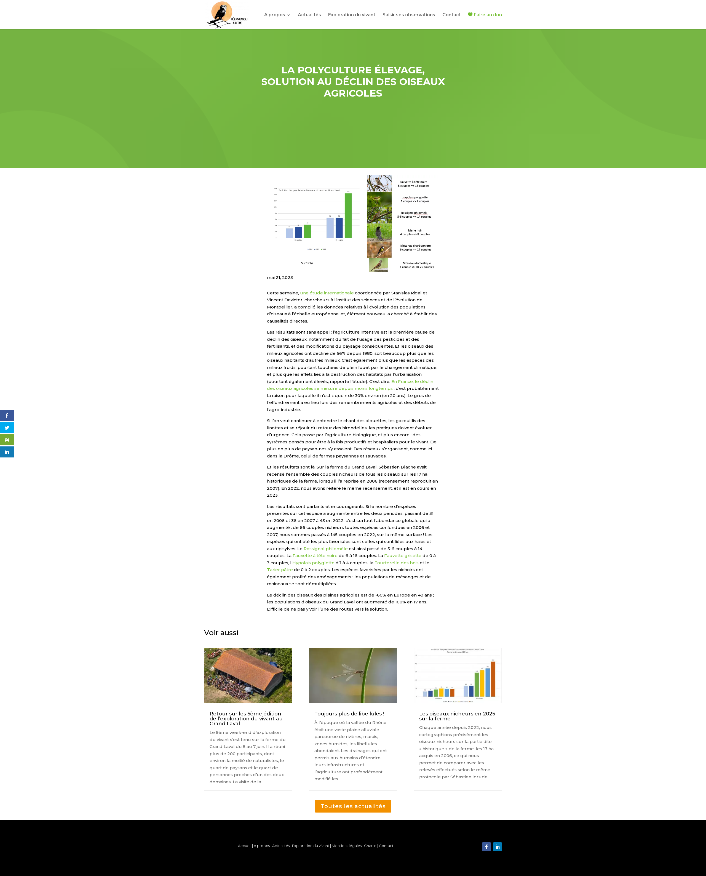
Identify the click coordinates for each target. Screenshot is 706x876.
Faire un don (488, 14)
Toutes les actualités (353, 806)
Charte (370, 845)
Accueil (244, 845)
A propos (274, 15)
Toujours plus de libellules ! (349, 714)
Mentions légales (347, 845)
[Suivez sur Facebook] (486, 846)
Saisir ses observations (409, 15)
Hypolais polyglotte (313, 562)
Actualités (309, 15)
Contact (451, 15)
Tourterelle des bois (397, 562)
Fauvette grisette (402, 555)
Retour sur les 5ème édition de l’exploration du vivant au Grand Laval (246, 719)
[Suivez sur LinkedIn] (497, 846)
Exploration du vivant (351, 15)
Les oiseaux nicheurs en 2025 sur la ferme (457, 716)
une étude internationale (327, 292)
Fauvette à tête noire (315, 555)
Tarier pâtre (280, 569)
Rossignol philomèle (326, 548)
